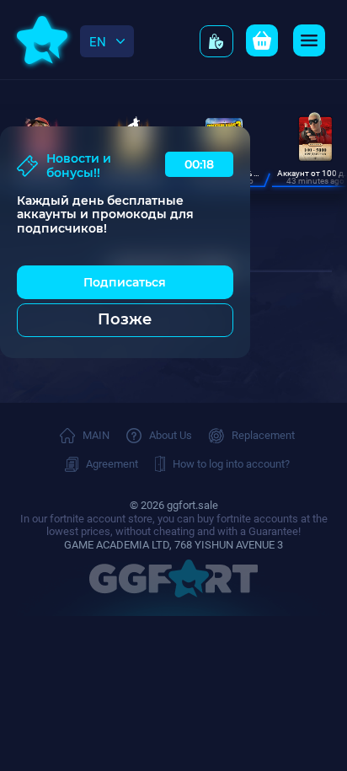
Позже (125, 319)
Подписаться (124, 282)
